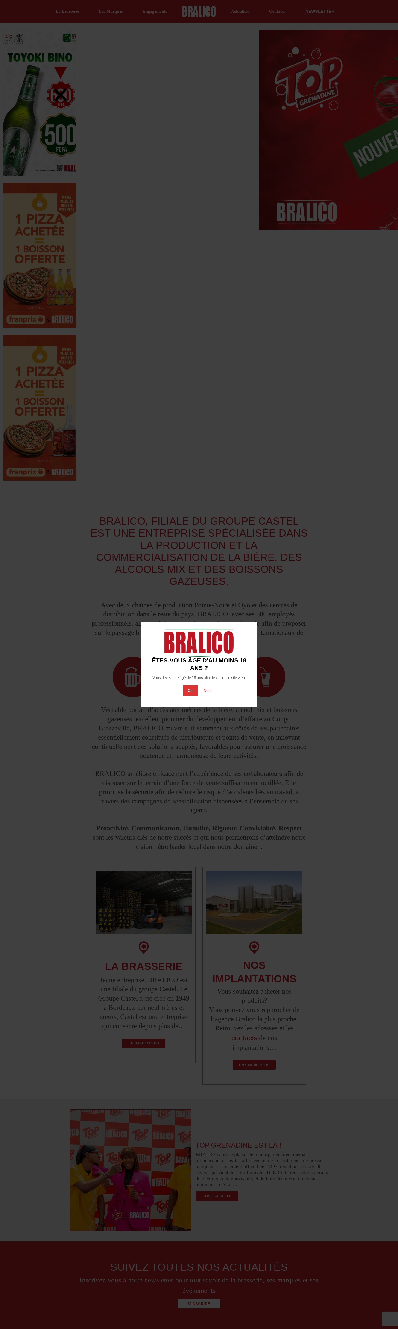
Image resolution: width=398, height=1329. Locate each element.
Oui (190, 691)
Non (207, 691)
